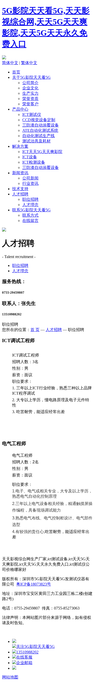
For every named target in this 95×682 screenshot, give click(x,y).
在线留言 (30, 220)
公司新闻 (30, 178)
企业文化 (30, 88)
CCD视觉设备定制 (38, 120)
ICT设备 (29, 157)
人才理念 (30, 205)
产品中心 (20, 109)
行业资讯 (30, 183)
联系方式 (30, 215)
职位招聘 (30, 199)
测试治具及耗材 (36, 141)
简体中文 (10, 63)
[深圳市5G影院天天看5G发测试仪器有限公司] (4, 58)
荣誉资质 (30, 98)
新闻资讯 (20, 173)
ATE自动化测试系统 (40, 130)
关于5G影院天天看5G (31, 77)
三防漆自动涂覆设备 (40, 125)
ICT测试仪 (31, 114)
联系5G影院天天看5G (31, 210)
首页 (16, 72)
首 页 (35, 329)
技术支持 (20, 189)
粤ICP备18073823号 (33, 584)
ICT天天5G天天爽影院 (42, 151)
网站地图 (10, 677)
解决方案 (20, 146)
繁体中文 (29, 63)
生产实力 (30, 93)
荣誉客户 (30, 104)
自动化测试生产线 (38, 136)
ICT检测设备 (33, 162)
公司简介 (30, 83)
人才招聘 (20, 194)
